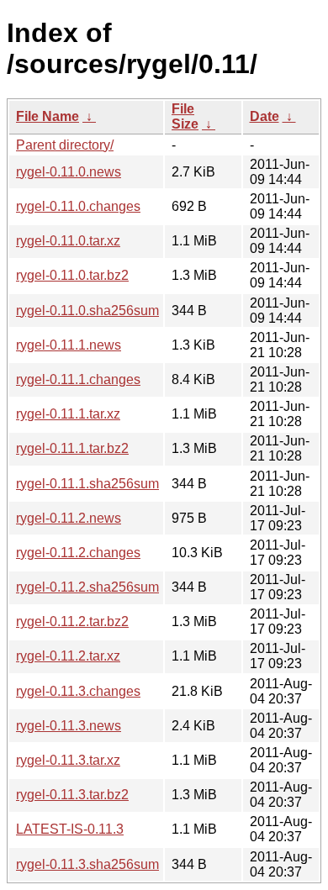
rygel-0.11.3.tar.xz (68, 760)
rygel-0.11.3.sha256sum (87, 864)
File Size (185, 116)
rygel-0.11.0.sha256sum (87, 310)
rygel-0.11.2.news (68, 518)
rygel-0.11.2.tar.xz (68, 656)
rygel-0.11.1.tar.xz (68, 414)
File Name (47, 116)
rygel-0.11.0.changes (78, 206)
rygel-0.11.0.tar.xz (68, 241)
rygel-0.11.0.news (68, 172)
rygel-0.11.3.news (68, 726)
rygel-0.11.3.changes (78, 691)
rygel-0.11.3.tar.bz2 (72, 794)
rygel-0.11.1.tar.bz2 (72, 448)
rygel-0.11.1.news (68, 345)
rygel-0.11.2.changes (78, 552)
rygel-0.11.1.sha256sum (87, 484)
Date (264, 116)
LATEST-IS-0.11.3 (70, 829)
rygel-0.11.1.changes (78, 379)
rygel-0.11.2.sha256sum (87, 587)
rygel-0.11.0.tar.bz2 (72, 275)
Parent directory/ (65, 145)
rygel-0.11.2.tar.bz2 (72, 621)
